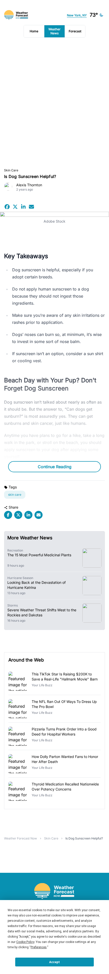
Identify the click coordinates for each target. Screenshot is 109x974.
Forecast (75, 31)
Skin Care (11, 170)
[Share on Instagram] (23, 207)
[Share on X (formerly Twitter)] (15, 207)
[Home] (54, 891)
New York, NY (77, 15)
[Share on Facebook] (7, 207)
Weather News (54, 31)
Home (34, 31)
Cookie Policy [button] (25, 942)
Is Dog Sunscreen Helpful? (84, 838)
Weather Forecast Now (20, 838)
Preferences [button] (39, 947)
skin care (14, 494)
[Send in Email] (31, 207)
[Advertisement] (54, 103)
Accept (54, 962)
